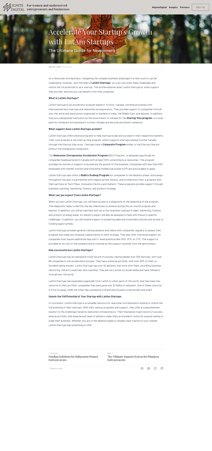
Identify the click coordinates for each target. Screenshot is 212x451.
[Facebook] (142, 368)
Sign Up (200, 7)
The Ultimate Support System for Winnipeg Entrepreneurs (133, 358)
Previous (54, 353)
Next (109, 353)
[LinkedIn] (155, 368)
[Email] (162, 368)
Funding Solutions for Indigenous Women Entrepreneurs (73, 358)
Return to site (56, 368)
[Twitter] (148, 368)
